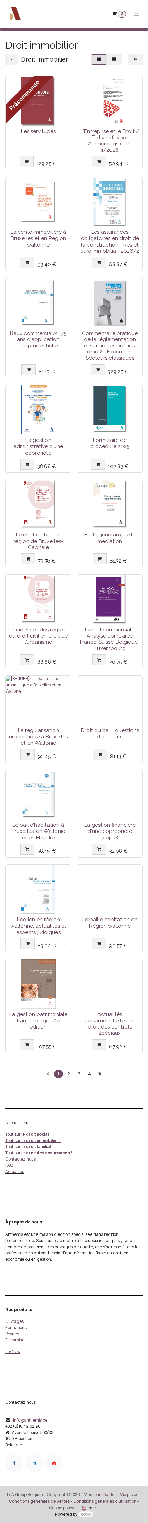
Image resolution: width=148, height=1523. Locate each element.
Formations (16, 1327)
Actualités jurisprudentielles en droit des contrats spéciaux (110, 1023)
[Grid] (99, 59)
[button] (27, 161)
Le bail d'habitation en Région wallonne (109, 922)
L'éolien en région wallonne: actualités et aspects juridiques (38, 925)
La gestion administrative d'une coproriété (38, 446)
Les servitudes (38, 131)
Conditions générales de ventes (39, 1501)
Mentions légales (100, 1494)
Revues (12, 1333)
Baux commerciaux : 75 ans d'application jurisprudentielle (38, 339)
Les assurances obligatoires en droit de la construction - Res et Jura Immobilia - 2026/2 (110, 241)
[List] (114, 59)
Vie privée (129, 1494)
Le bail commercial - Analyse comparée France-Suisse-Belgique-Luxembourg (110, 639)
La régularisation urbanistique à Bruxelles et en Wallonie (38, 736)
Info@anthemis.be (30, 1420)
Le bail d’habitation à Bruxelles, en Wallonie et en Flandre (38, 831)
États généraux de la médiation (110, 538)
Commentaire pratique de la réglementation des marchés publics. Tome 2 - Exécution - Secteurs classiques (110, 345)
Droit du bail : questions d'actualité (110, 733)
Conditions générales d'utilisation (104, 1501)
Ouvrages (14, 1321)
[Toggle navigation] (136, 14)
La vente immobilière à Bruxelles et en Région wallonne (38, 238)
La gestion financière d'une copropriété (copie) (110, 831)
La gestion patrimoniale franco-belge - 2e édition (38, 1020)
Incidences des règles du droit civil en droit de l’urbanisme (38, 636)
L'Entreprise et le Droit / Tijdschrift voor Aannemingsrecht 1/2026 (110, 140)
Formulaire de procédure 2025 (109, 443)
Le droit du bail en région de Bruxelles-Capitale (38, 541)
